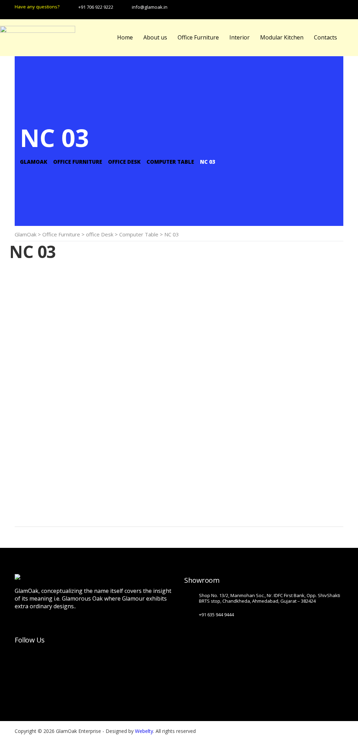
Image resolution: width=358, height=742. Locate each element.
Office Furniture (198, 37)
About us (155, 37)
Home (125, 37)
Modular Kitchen (281, 37)
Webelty (144, 731)
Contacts (325, 37)
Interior (239, 37)
